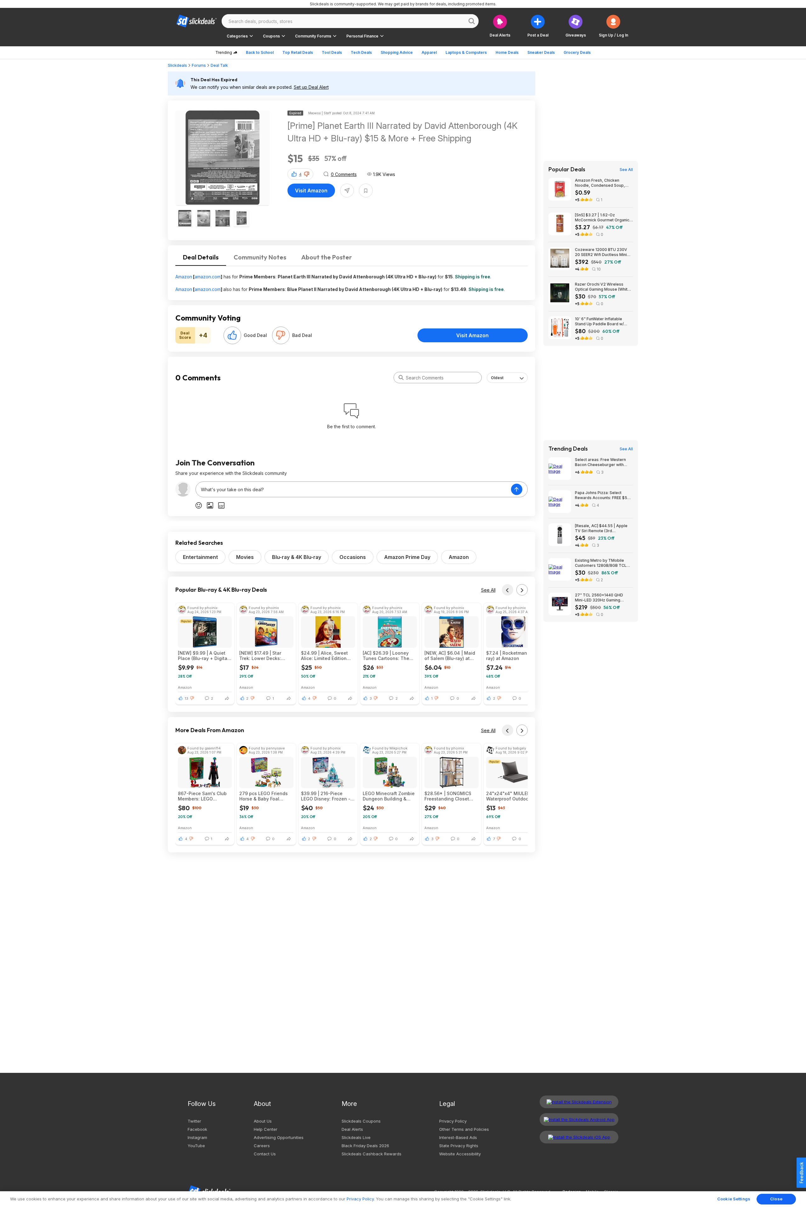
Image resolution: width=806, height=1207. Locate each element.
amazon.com (208, 276)
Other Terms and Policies (464, 1129)
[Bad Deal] (281, 335)
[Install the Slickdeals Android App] (579, 1119)
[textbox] (353, 489)
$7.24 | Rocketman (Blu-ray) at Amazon (512, 655)
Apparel (429, 52)
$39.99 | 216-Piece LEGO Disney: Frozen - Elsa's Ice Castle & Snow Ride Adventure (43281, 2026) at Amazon (325, 796)
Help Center (265, 1129)
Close (776, 1198)
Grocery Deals (577, 52)
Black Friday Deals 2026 (365, 1145)
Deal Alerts (352, 1129)
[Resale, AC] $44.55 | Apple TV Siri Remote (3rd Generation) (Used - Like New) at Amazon (603, 528)
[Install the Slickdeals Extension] (579, 1102)
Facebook (197, 1129)
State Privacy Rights (458, 1145)
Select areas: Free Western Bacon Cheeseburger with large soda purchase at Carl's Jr (602, 462)
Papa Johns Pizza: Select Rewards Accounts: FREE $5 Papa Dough (601, 495)
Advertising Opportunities (279, 1137)
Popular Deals (566, 169)
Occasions (352, 557)
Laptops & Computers (466, 52)
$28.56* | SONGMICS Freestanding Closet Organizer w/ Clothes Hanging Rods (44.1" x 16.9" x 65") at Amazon (449, 796)
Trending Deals (568, 448)
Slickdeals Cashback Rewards (371, 1153)
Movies (245, 557)
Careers (262, 1145)
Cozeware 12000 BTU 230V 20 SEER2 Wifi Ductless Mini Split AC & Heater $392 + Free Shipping (603, 252)
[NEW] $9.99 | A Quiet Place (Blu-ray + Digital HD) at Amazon (203, 655)
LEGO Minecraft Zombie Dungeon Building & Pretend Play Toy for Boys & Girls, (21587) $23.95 (389, 796)
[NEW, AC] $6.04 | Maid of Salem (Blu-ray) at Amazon (449, 655)
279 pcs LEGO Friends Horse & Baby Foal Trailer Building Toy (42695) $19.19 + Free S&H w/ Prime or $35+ (263, 796)
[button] (613, 26)
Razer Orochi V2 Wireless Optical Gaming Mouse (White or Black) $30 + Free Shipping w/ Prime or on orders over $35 (603, 287)
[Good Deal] (232, 335)
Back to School (260, 52)
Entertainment (200, 557)
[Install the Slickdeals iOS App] (579, 1137)
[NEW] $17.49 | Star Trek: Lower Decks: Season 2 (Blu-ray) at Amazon (262, 655)
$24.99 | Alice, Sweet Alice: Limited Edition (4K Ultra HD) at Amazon (327, 655)
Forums (199, 65)
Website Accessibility (460, 1153)
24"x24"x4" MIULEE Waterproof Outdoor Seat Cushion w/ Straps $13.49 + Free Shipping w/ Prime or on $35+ (512, 796)
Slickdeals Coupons (361, 1121)
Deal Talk (219, 65)
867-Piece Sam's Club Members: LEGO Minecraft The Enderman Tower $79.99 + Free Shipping (205, 796)
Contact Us (265, 1153)
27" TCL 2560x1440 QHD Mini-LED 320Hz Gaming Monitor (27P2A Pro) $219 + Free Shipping (601, 598)
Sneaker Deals (541, 52)
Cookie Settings (733, 1198)
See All (488, 590)
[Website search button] (472, 21)
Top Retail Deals (297, 52)
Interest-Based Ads (458, 1137)
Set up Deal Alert (311, 87)
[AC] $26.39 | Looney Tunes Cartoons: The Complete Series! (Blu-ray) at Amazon (387, 655)
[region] (403, 1199)
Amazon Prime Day (407, 557)
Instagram (197, 1137)
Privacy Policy (453, 1121)
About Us (263, 1121)
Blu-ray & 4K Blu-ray (296, 557)
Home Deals (507, 52)
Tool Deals (332, 52)
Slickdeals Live (356, 1137)
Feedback (801, 1172)
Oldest (497, 377)
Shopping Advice (397, 52)
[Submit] (401, 377)
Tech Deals (361, 52)
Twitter (194, 1121)
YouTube (196, 1145)
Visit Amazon (311, 190)
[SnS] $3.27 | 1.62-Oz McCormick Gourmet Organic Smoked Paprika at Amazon (602, 218)
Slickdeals (177, 65)
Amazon (183, 276)
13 (186, 698)
